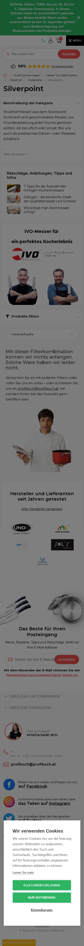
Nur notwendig (42, 897)
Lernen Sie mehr (23, 872)
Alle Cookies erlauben (41, 885)
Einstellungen (42, 910)
